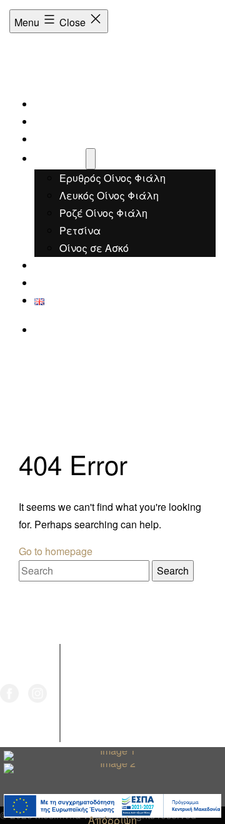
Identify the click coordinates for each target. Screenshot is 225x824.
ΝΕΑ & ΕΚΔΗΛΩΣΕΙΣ (83, 265)
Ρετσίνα (80, 230)
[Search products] (41, 330)
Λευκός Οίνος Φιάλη (109, 195)
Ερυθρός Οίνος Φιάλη (112, 178)
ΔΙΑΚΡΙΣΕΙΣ (61, 139)
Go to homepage (55, 551)
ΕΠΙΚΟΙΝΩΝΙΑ (66, 283)
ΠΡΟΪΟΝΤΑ (60, 158)
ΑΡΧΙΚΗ (53, 104)
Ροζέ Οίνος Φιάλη (103, 213)
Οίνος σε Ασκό (94, 248)
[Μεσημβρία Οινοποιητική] (35, 63)
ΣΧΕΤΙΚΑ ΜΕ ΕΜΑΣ (79, 121)
